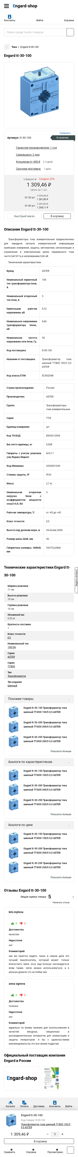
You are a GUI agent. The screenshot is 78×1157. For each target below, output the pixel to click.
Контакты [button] (9, 20)
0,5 (9, 637)
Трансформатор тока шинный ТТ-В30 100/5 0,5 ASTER (45, 1126)
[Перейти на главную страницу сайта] (30, 6)
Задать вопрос (76, 578)
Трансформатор (17, 676)
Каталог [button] (10, 1106)
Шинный (12, 685)
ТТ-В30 (11, 666)
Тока (14, 47)
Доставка (38, 1106)
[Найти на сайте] (70, 32)
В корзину (57, 216)
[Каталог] (6, 6)
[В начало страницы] (70, 1150)
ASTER (11, 656)
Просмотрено (55, 1152)
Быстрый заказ (24, 216)
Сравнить (9, 1152)
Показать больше (61, 751)
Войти (39, 20)
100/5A (12, 647)
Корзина (69, 20)
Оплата (24, 1106)
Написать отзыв (61, 902)
